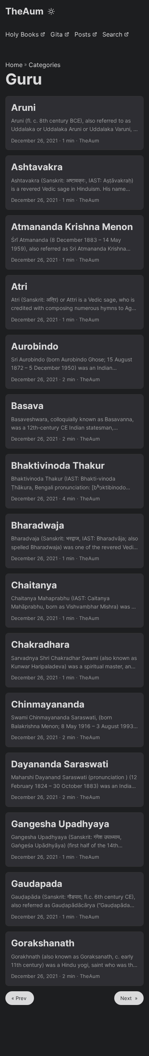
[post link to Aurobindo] (74, 362)
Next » (129, 998)
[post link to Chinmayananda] (74, 720)
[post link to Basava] (74, 421)
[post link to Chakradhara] (74, 660)
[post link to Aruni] (74, 123)
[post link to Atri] (74, 302)
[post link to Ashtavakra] (74, 182)
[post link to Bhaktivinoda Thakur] (74, 481)
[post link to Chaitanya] (74, 601)
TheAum (24, 11)
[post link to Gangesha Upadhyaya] (74, 839)
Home (14, 65)
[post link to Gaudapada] (74, 899)
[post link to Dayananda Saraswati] (74, 780)
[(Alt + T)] (51, 11)
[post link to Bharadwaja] (74, 541)
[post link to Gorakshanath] (74, 959)
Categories (44, 65)
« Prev (19, 998)
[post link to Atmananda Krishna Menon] (74, 242)
